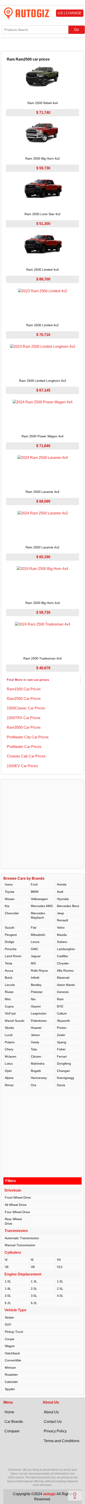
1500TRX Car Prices (23, 718)
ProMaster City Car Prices (28, 737)
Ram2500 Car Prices (24, 699)
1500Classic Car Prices (26, 708)
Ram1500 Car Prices (24, 689)
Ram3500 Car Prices (24, 727)
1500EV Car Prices (22, 766)
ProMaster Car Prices (24, 747)
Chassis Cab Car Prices (26, 756)
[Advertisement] (42, 823)
